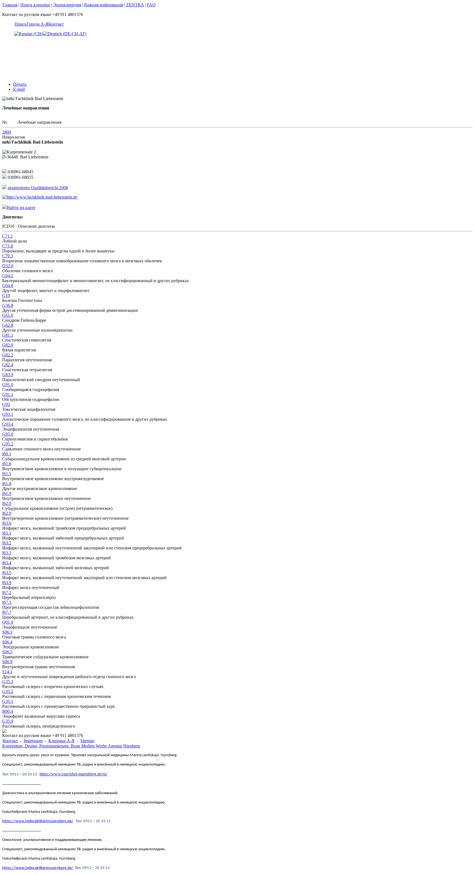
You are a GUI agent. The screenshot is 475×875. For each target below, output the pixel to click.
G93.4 (7, 424)
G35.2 (7, 691)
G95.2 (7, 444)
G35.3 (7, 681)
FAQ (151, 4)
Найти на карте (21, 207)
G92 (6, 404)
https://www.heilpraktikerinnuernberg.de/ (37, 821)
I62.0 (6, 503)
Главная (9, 4)
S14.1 (7, 671)
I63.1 (6, 533)
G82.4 (7, 364)
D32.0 (7, 265)
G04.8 (7, 285)
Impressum (33, 740)
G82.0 (7, 345)
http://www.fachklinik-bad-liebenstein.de (42, 197)
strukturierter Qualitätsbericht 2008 (38, 187)
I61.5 (6, 473)
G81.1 (7, 335)
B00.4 (7, 711)
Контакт (56, 24)
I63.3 (6, 553)
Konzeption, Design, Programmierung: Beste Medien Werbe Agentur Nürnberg (71, 746)
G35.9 (7, 721)
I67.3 (6, 602)
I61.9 (6, 493)
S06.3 (7, 632)
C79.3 (7, 256)
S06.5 (7, 652)
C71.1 (7, 236)
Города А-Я (37, 24)
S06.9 (7, 661)
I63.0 (6, 523)
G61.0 (7, 315)
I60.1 (6, 454)
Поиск (21, 24)
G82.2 (7, 355)
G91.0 (7, 384)
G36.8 (7, 305)
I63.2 (6, 543)
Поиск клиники (35, 4)
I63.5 (6, 572)
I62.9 (6, 513)
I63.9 (6, 582)
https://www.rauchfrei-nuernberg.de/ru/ (73, 774)
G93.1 (7, 414)
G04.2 (7, 275)
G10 (6, 295)
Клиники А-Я (61, 740)
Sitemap (87, 740)
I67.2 (6, 592)
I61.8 (6, 483)
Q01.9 (7, 622)
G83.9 (7, 374)
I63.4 (6, 562)
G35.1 (7, 701)
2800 (6, 132)
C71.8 (7, 246)
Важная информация (103, 4)
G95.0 (7, 434)
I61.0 (6, 463)
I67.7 (6, 612)
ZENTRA (135, 4)
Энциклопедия (67, 4)
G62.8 (7, 325)
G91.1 (7, 394)
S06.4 (7, 642)
